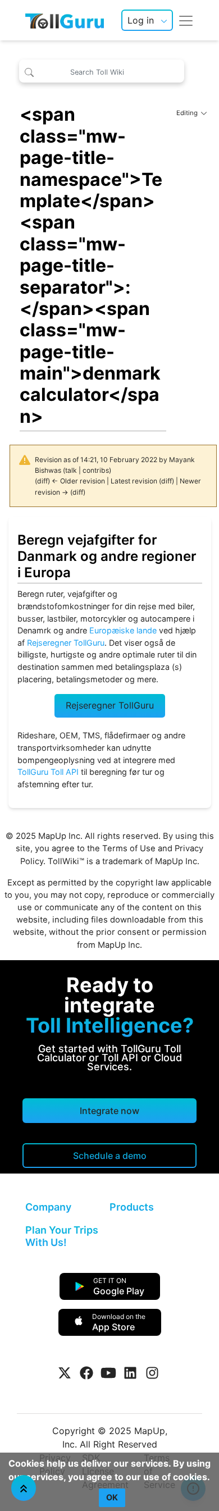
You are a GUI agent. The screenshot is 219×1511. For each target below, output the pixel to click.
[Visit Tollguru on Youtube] (108, 1373)
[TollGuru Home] (64, 20)
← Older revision (78, 481)
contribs (96, 470)
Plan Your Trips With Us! (61, 1236)
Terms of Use (129, 848)
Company (48, 1207)
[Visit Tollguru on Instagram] (152, 1373)
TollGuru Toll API (48, 772)
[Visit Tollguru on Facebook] (86, 1373)
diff (42, 481)
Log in (140, 20)
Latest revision (134, 481)
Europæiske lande (123, 630)
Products (132, 1207)
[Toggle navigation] (185, 20)
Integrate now (109, 1110)
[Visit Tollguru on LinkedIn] (130, 1373)
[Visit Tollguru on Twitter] (64, 1373)
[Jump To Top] (23, 1488)
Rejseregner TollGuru (65, 642)
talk (71, 470)
